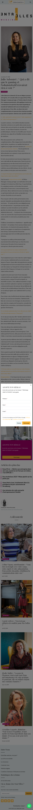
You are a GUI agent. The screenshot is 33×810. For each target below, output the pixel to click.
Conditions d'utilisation (18, 419)
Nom (4, 405)
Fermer (19, 423)
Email (4, 411)
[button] (29, 806)
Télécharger (26, 423)
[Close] (31, 385)
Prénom (5, 398)
